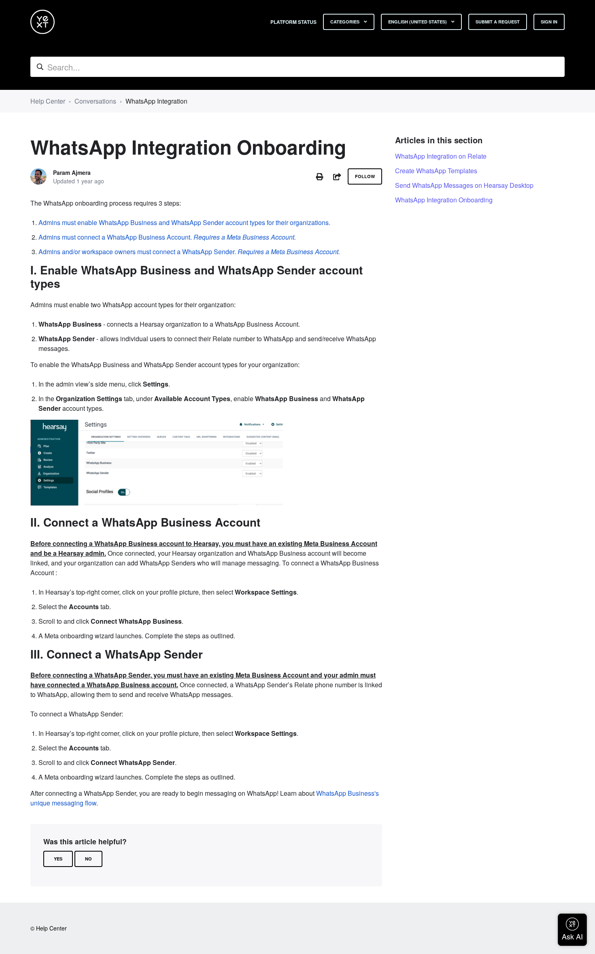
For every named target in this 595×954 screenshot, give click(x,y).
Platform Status (293, 21)
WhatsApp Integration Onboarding (444, 199)
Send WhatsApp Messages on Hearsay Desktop (464, 185)
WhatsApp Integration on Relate (441, 156)
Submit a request (498, 22)
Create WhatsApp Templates (436, 170)
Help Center (47, 101)
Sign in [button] (549, 22)
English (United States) (418, 22)
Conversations (95, 101)
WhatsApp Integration (156, 101)
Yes (58, 859)
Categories (345, 22)
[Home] (42, 22)
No (88, 859)
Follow (365, 176)
